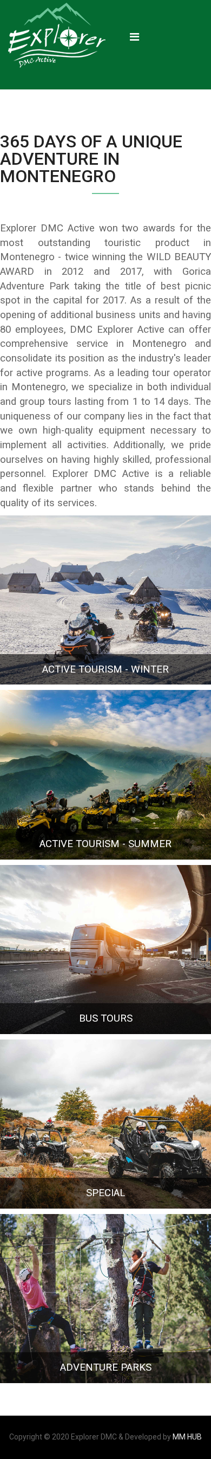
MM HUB (187, 1436)
